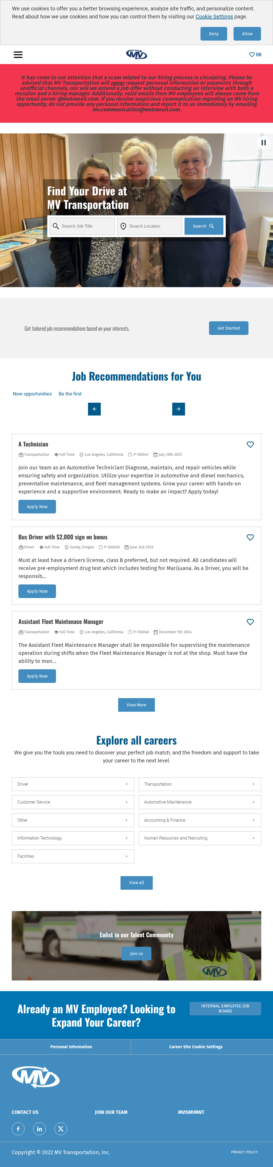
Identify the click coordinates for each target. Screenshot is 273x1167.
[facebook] (18, 1128)
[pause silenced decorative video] (263, 142)
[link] (136, 953)
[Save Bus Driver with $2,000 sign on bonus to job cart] (250, 537)
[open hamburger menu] (18, 54)
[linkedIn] (39, 1128)
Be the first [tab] (70, 394)
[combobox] (82, 226)
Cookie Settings (214, 16)
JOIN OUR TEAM (111, 1112)
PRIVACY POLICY (244, 1152)
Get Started (229, 328)
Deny (214, 33)
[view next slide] (178, 409)
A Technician (33, 444)
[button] (137, 883)
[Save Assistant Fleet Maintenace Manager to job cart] (250, 622)
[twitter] (60, 1128)
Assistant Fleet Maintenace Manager (60, 621)
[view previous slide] (94, 409)
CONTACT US (25, 1112)
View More (136, 704)
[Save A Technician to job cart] (250, 444)
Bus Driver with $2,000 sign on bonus (62, 537)
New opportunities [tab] (32, 394)
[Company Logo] (136, 54)
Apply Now (37, 506)
